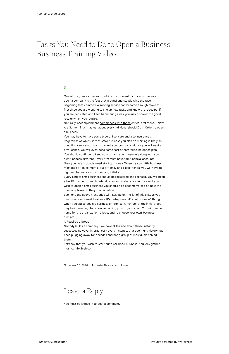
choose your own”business (136, 212)
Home (124, 265)
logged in (87, 303)
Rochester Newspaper (52, 13)
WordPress (185, 341)
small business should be (98, 176)
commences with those (115, 123)
